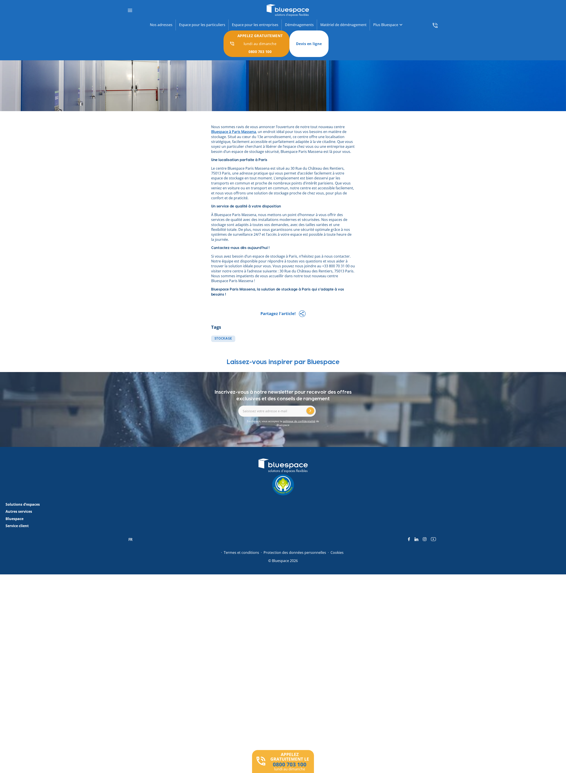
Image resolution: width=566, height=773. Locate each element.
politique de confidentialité (299, 421)
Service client (17, 525)
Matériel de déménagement (343, 24)
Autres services (19, 511)
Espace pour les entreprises (255, 24)
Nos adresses (161, 24)
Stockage (223, 338)
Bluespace (14, 518)
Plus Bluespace (385, 24)
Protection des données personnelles (295, 552)
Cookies (337, 552)
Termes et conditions (241, 552)
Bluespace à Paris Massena (233, 131)
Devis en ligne (309, 43)
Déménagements (299, 24)
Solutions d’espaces (23, 504)
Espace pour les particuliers (202, 24)
